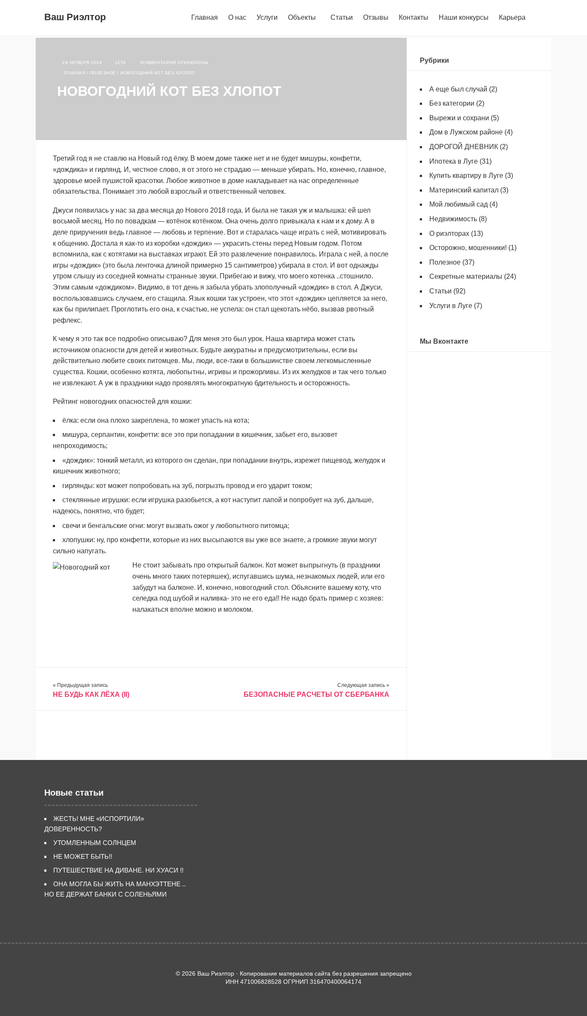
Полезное (103, 72)
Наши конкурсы (464, 17)
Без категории (451, 103)
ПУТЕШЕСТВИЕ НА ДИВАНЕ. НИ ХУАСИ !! (118, 870)
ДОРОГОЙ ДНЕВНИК (463, 146)
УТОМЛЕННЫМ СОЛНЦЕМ (94, 842)
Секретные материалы (465, 276)
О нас (237, 17)
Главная (204, 17)
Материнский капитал (463, 190)
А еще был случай (458, 89)
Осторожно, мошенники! (468, 247)
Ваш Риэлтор (75, 17)
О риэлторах (449, 233)
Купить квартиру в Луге (466, 175)
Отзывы (375, 17)
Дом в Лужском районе (466, 132)
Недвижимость (453, 219)
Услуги (267, 17)
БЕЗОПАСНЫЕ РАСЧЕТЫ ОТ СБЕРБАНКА (316, 694)
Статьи (341, 17)
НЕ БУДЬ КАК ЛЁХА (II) (91, 694)
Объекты (302, 17)
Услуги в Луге (450, 305)
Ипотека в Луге (453, 161)
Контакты (413, 17)
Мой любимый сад (458, 204)
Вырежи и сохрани (459, 118)
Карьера (512, 17)
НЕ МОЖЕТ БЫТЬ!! (82, 856)
